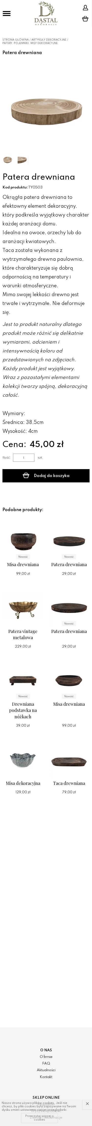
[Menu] (6, 13)
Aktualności (46, 1070)
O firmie (46, 1057)
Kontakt (46, 1077)
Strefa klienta (86, 7)
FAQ (46, 1063)
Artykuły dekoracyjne (48, 39)
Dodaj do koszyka (51, 476)
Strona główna (15, 39)
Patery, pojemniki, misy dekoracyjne (30, 43)
